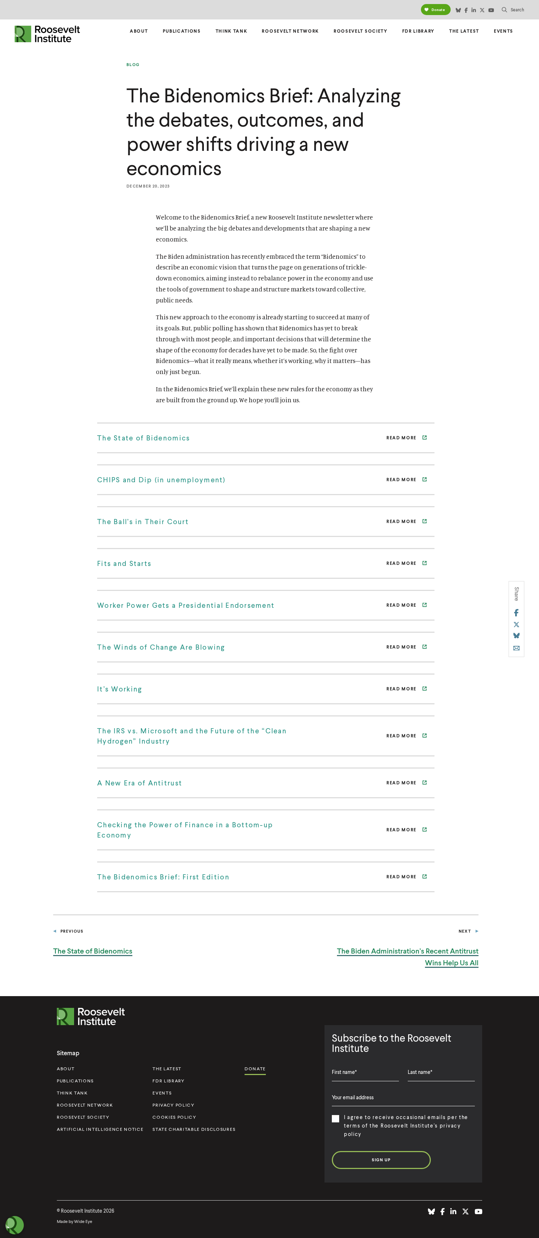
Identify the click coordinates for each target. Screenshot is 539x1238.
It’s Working (119, 689)
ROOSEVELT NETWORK (85, 1105)
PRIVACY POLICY (174, 1105)
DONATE (255, 1068)
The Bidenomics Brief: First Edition (163, 876)
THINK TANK (72, 1093)
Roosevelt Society (361, 31)
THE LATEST (167, 1068)
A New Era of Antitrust (139, 782)
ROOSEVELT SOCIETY (83, 1117)
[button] (513, 9)
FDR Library (418, 31)
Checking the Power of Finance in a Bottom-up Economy (185, 829)
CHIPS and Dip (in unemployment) (161, 479)
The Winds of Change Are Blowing (161, 647)
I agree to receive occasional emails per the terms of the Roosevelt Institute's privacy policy (406, 1125)
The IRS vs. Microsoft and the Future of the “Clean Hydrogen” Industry (192, 735)
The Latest (464, 31)
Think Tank (231, 31)
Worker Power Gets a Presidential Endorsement (186, 605)
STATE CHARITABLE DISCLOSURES (194, 1129)
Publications (182, 31)
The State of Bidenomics (143, 437)
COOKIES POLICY (175, 1117)
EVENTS (162, 1093)
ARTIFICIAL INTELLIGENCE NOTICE (100, 1129)
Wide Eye (83, 1221)
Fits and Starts (124, 563)
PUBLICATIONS (75, 1080)
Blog (132, 64)
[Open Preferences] (15, 1225)
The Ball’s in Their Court (143, 521)
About (139, 31)
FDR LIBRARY (168, 1080)
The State (92, 950)
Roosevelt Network (290, 31)
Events (503, 31)
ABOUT (65, 1068)
